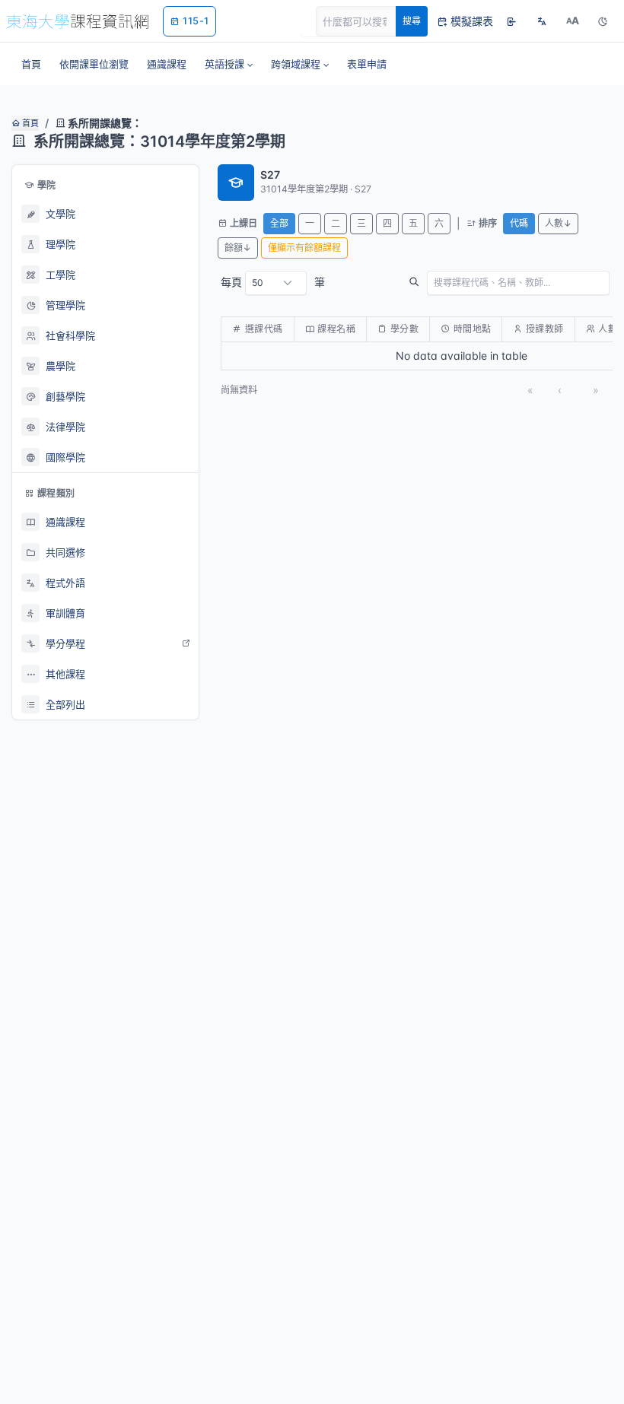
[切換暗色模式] (602, 21)
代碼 (519, 223)
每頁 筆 (273, 281)
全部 (279, 223)
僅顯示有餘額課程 (304, 247)
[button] (229, 64)
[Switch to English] (542, 21)
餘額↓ (237, 247)
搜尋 (412, 21)
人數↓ (558, 223)
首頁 (29, 123)
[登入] (511, 21)
